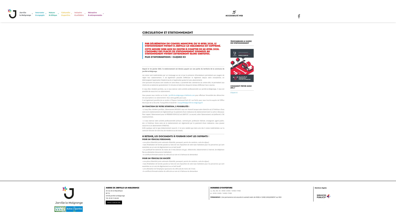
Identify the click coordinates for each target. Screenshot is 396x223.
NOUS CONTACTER (113, 202)
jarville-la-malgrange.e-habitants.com (182, 95)
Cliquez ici (234, 93)
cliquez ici (179, 56)
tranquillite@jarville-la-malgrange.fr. (190, 103)
